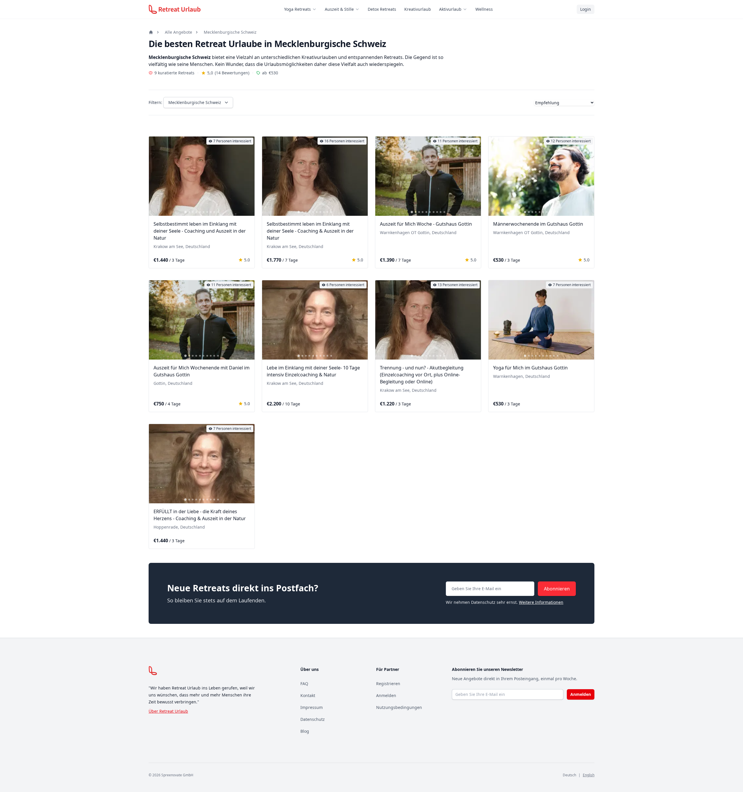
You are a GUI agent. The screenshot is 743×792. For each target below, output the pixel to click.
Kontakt (307, 695)
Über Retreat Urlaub (168, 711)
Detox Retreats (382, 9)
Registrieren (388, 683)
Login (585, 9)
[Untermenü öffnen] (316, 9)
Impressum (311, 707)
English (588, 775)
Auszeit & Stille (339, 9)
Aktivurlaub (450, 9)
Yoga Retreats (297, 9)
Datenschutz (312, 719)
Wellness (484, 9)
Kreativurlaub (417, 9)
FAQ (304, 683)
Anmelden (386, 695)
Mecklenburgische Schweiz (230, 32)
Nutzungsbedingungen (399, 707)
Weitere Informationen (541, 602)
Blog (304, 731)
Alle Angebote (178, 32)
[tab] (185, 212)
